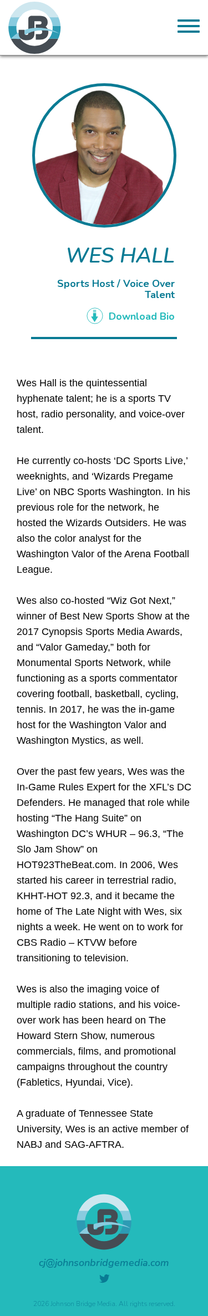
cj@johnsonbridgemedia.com (104, 1262)
